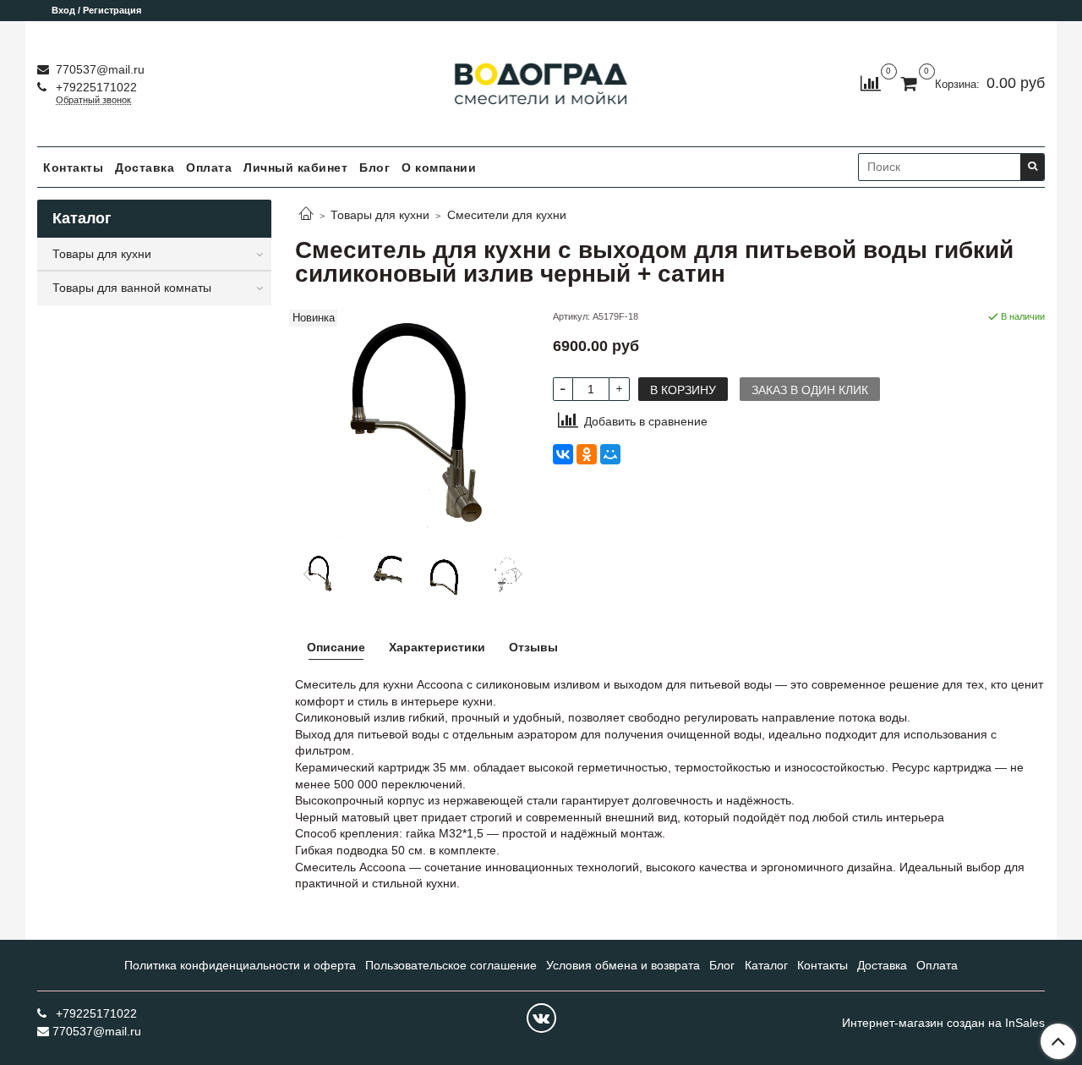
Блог (374, 167)
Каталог (766, 965)
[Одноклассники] (587, 454)
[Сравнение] (870, 83)
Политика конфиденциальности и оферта (240, 965)
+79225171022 (94, 87)
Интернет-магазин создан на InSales (943, 1023)
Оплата (209, 167)
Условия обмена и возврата (623, 965)
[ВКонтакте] (563, 454)
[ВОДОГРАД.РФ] (541, 80)
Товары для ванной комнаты (131, 287)
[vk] (541, 1018)
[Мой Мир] (610, 454)
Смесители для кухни (506, 215)
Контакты (73, 167)
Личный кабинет (295, 167)
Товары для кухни (380, 215)
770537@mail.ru (98, 69)
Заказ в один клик (809, 390)
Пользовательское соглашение (451, 965)
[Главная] (306, 215)
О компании (439, 167)
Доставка (144, 167)
